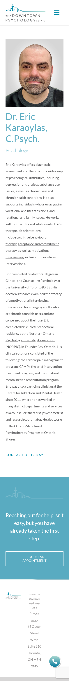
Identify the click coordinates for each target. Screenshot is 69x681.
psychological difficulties (26, 178)
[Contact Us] (55, 661)
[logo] (25, 5)
